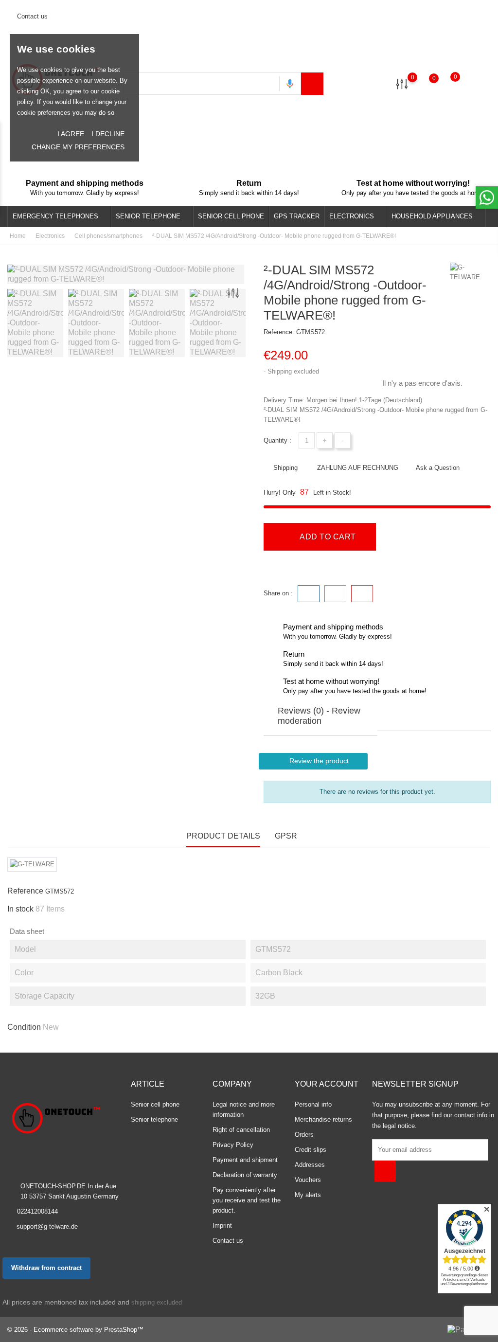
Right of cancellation (241, 1129)
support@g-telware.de (47, 1226)
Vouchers (308, 1179)
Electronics (354, 217)
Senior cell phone (231, 216)
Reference (25, 891)
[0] (402, 83)
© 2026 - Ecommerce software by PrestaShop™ (75, 1329)
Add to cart (327, 537)
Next (244, 324)
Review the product (314, 761)
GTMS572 (310, 332)
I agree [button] (70, 134)
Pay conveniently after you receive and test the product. (247, 1200)
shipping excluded (156, 1302)
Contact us (31, 16)
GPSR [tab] (286, 836)
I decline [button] (107, 134)
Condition (24, 1027)
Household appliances (435, 217)
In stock (20, 909)
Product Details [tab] (223, 836)
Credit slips (310, 1149)
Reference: (279, 332)
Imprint (222, 1225)
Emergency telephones (58, 217)
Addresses (310, 1164)
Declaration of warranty (245, 1175)
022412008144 (37, 1211)
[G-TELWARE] (469, 272)
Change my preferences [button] (78, 147)
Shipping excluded (293, 371)
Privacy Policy (233, 1144)
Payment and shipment (245, 1159)
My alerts (308, 1195)
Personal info (313, 1104)
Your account (326, 1084)
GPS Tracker (297, 216)
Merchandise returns (323, 1119)
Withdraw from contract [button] (46, 1267)
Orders (304, 1134)
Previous (12, 324)
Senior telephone (151, 217)
